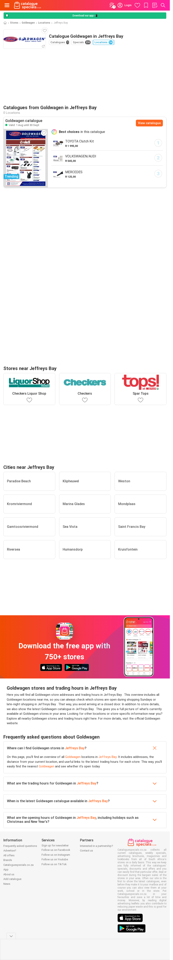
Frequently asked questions (20, 845)
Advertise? (9, 850)
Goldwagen (28, 22)
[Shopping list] (154, 5)
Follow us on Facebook (56, 849)
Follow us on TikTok (54, 864)
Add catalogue (12, 879)
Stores (14, 22)
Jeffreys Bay (75, 748)
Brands (7, 860)
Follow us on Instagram (56, 854)
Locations (44, 22)
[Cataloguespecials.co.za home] (27, 5)
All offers (9, 855)
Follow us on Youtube (55, 859)
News (6, 883)
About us (8, 874)
